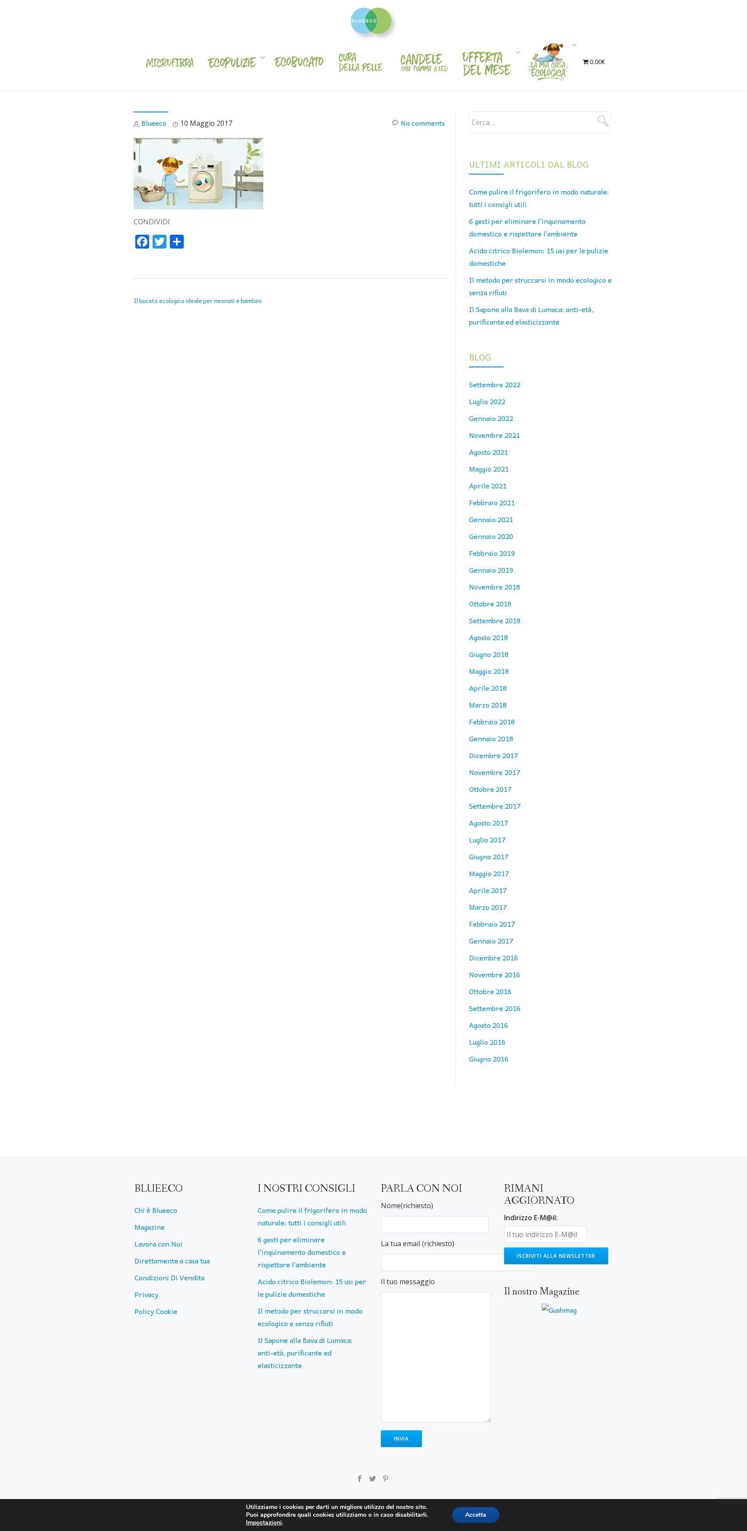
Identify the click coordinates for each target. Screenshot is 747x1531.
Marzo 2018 (488, 704)
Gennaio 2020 (491, 536)
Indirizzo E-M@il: (531, 1217)
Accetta (475, 1515)
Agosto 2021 (488, 451)
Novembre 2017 (494, 772)
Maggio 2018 (489, 670)
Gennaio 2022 (491, 418)
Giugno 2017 (488, 856)
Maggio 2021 (489, 468)
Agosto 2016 (488, 1024)
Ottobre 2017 (490, 788)
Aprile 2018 (488, 687)
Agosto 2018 (488, 637)
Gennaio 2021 (491, 519)
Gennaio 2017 (491, 940)
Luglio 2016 (487, 1041)
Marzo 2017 (488, 906)
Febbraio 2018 (492, 721)
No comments (423, 122)
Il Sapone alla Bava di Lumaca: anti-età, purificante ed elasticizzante (305, 1352)
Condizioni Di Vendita (169, 1277)
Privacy (146, 1294)
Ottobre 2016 (490, 991)
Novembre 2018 (494, 586)
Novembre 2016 (494, 974)
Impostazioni (264, 1523)
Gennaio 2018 (491, 738)
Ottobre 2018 (490, 603)
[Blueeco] (373, 19)
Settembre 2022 (494, 384)
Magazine (149, 1226)
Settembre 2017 (494, 805)
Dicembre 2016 (493, 957)
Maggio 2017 (489, 873)
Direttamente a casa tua (172, 1260)
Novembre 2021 (494, 434)
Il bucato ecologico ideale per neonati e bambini (198, 300)
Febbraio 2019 (492, 552)
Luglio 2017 (487, 839)
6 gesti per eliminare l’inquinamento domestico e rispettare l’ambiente (302, 1252)
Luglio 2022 (487, 401)
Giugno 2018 (488, 654)
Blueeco (153, 122)
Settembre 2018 (494, 620)
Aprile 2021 (488, 485)
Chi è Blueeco (155, 1209)
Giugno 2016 (488, 1058)
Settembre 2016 (494, 1008)
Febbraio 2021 (492, 502)
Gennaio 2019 (491, 569)
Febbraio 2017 (492, 923)
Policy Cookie (155, 1311)
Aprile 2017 (488, 890)
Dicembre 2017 (493, 755)
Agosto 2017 (488, 822)
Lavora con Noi (158, 1243)
